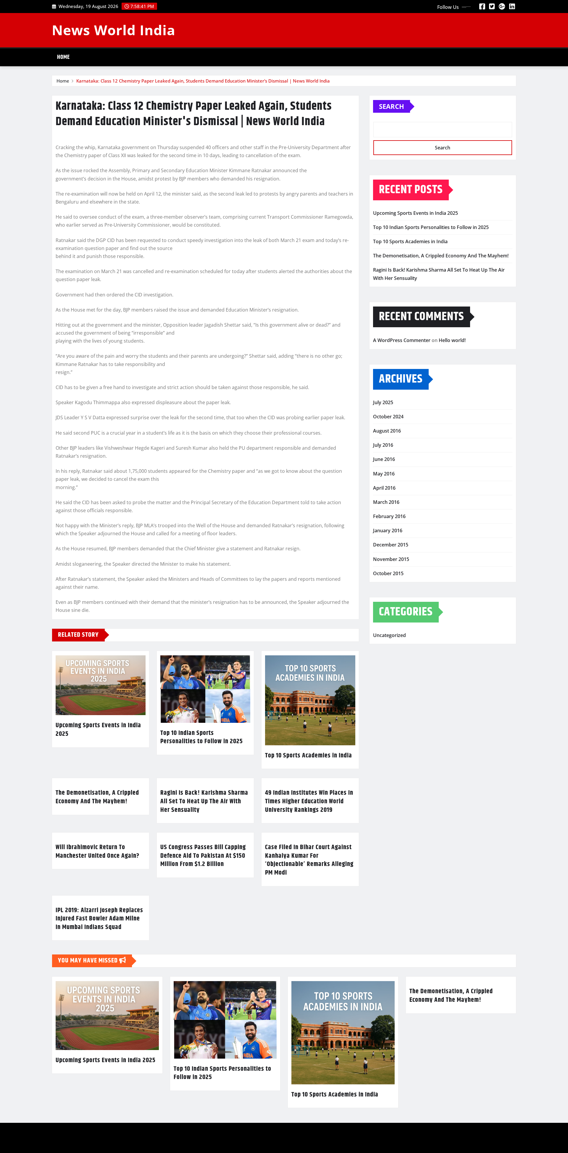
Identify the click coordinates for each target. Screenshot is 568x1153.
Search (391, 106)
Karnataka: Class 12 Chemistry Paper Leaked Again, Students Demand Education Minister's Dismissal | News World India (203, 81)
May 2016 (384, 473)
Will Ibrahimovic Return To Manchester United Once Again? (97, 851)
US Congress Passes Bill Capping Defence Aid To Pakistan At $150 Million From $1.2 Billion (203, 855)
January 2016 (387, 530)
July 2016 (383, 445)
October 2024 (388, 416)
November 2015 (391, 559)
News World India (113, 30)
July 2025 (383, 402)
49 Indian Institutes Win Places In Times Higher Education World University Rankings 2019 (309, 801)
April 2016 (384, 488)
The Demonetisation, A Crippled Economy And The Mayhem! (97, 797)
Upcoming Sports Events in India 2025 (98, 729)
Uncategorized (389, 635)
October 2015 (388, 573)
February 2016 (389, 516)
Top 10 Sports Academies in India (308, 756)
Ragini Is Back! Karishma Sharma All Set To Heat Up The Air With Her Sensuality (204, 801)
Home (63, 57)
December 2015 (390, 544)
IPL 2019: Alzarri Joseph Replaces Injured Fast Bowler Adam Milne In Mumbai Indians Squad (99, 918)
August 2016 (387, 431)
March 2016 (386, 502)
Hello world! (452, 340)
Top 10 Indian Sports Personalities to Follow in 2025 (201, 737)
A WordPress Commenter (401, 340)
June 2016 (384, 459)
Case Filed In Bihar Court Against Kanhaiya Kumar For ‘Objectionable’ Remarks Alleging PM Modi (309, 860)
